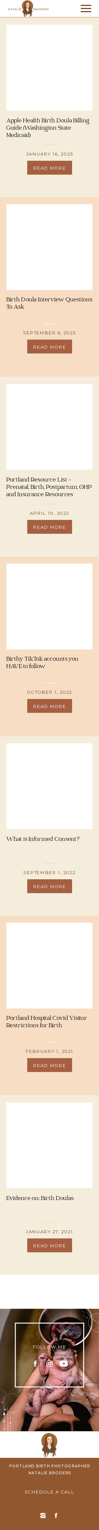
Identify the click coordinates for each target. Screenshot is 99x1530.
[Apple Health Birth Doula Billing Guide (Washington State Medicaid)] (49, 68)
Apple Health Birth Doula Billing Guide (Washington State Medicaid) (47, 128)
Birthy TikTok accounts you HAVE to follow (42, 662)
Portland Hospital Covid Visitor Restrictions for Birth (46, 1022)
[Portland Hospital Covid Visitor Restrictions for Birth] (49, 966)
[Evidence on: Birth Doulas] (49, 1145)
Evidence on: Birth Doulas (40, 1198)
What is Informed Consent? (42, 839)
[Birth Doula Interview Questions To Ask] (49, 247)
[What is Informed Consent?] (49, 786)
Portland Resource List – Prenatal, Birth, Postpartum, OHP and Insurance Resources (49, 487)
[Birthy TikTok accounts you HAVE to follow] (49, 606)
